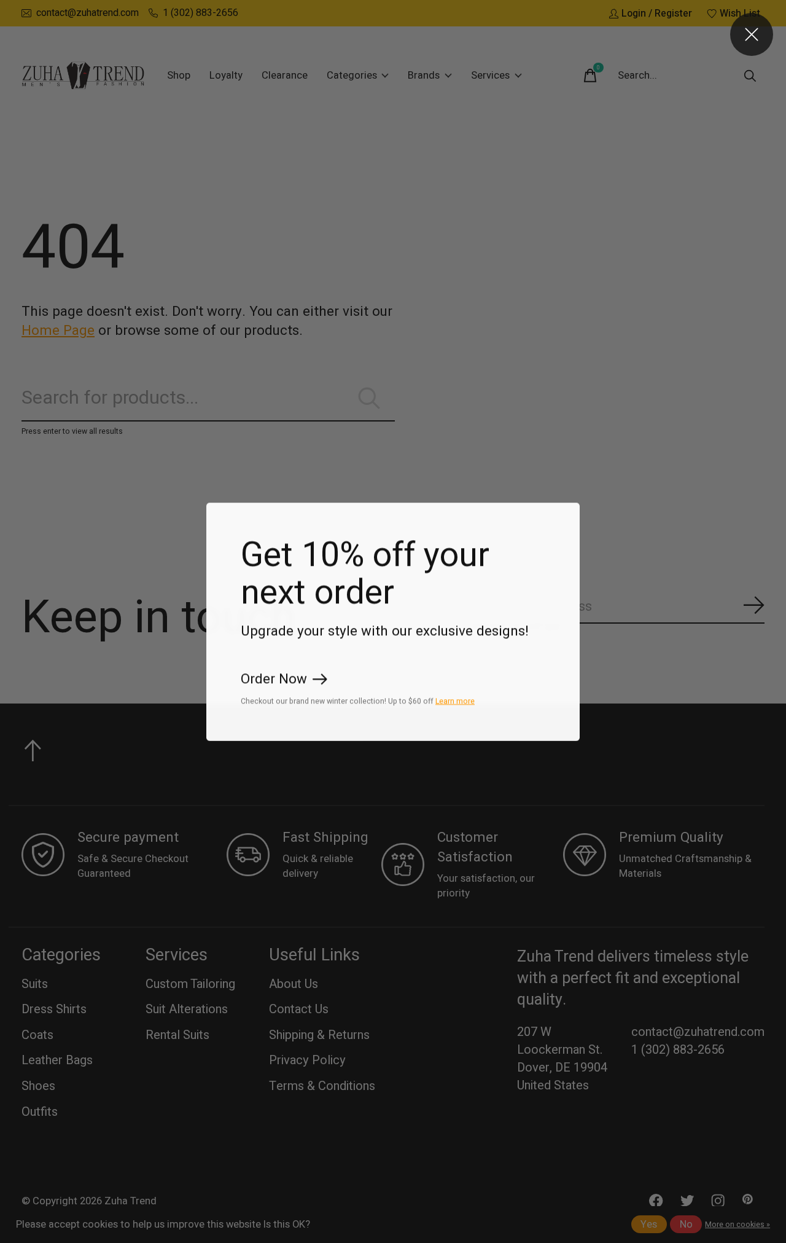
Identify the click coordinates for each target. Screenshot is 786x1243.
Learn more (455, 700)
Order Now (274, 679)
